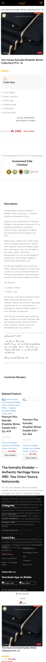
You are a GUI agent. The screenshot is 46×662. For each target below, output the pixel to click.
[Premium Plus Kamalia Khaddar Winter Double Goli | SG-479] (12, 406)
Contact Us (6, 550)
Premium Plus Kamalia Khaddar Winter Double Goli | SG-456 (32, 427)
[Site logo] (22, 3)
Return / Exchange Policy (9, 563)
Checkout (27, 560)
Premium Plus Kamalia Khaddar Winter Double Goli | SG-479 (11, 424)
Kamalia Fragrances (10, 530)
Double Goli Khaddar (10, 445)
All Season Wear (8, 522)
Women (5, 526)
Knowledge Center (30, 552)
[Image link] (10, 584)
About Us (5, 546)
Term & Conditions (9, 558)
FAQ (24, 556)
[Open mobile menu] (3, 3)
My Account (27, 564)
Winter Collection (9, 448)
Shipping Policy (29, 548)
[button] (10, 455)
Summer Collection (9, 518)
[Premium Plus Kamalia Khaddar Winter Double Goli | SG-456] (33, 408)
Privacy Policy (7, 554)
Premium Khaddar (9, 443)
